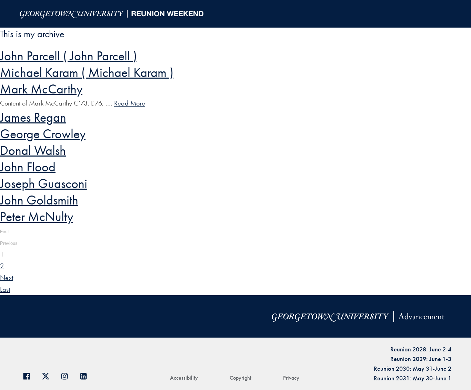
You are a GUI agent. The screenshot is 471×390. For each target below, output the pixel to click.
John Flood (28, 167)
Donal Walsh (33, 150)
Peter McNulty (36, 216)
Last (5, 289)
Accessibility (184, 377)
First (4, 231)
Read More (129, 103)
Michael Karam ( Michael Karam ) (86, 72)
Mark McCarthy (41, 89)
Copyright (240, 377)
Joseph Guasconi (43, 183)
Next (6, 277)
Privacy (291, 377)
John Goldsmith (39, 200)
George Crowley (43, 134)
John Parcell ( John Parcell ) (68, 56)
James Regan (33, 117)
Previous (9, 243)
